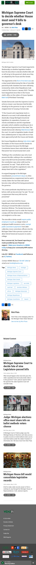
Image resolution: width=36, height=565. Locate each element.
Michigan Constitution (13, 299)
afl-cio (9, 291)
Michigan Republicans (13, 295)
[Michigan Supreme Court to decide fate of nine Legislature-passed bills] (17, 349)
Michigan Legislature (13, 283)
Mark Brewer (25, 130)
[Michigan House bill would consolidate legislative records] (17, 460)
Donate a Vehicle (8, 522)
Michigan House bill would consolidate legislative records (17, 477)
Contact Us (6, 529)
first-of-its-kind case (24, 81)
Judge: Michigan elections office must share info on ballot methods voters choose (17, 422)
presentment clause (19, 176)
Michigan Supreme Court (14, 271)
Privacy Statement (8, 526)
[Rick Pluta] (6, 315)
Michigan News (11, 267)
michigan (23, 267)
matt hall (9, 287)
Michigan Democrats (21, 291)
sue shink (26, 283)
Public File (6, 533)
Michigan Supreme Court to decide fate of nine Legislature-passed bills (17, 366)
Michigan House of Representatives (17, 275)
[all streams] (33, 563)
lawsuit (26, 299)
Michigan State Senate (13, 279)
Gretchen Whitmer (22, 287)
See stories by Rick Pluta (19, 321)
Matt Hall (5, 97)
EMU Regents (7, 537)
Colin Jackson (6, 373)
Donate (30, 2)
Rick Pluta (15, 27)
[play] (3, 563)
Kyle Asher (27, 141)
